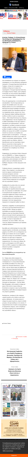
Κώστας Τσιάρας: (11, 33)
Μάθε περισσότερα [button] (8, 450)
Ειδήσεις (7, 31)
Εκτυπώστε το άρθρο (22, 336)
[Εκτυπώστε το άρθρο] (16, 336)
